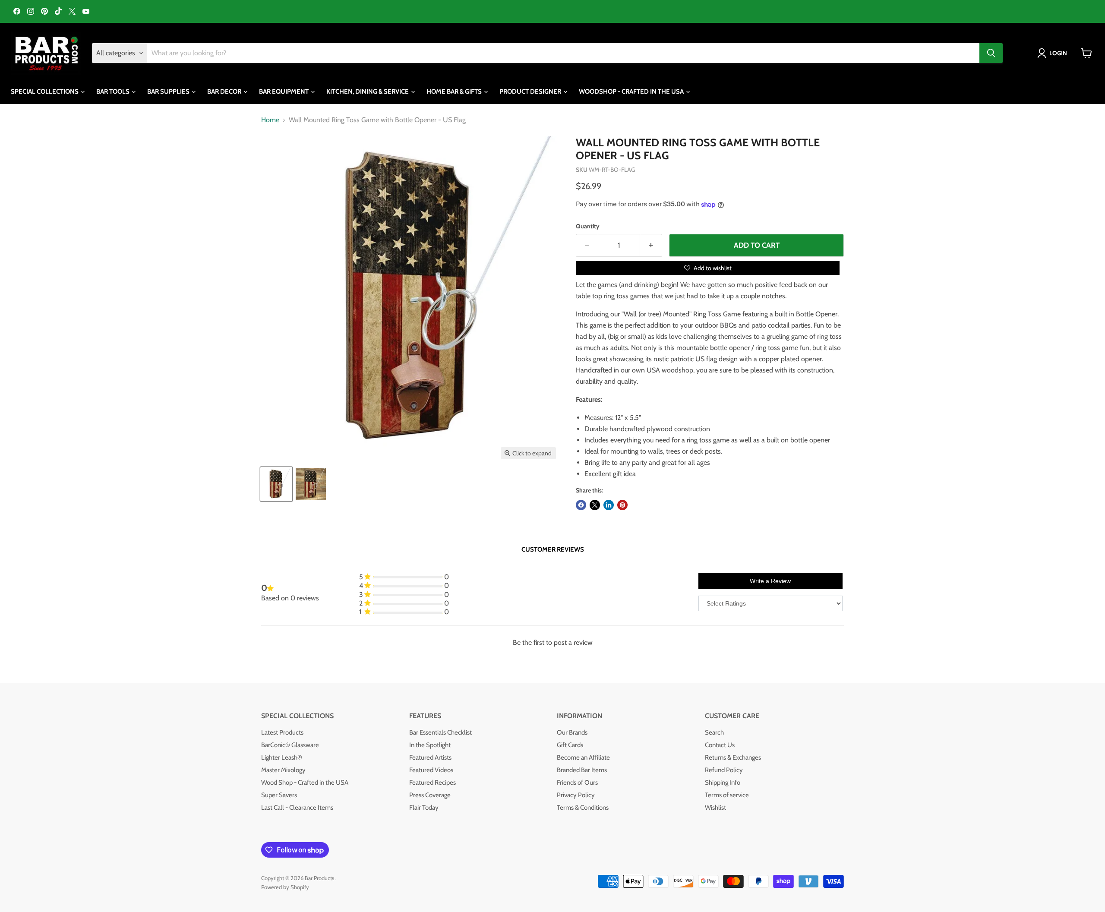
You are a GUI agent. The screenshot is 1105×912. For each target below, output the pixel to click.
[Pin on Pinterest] (622, 505)
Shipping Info (722, 782)
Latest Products (282, 732)
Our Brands (572, 732)
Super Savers (279, 795)
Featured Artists (430, 757)
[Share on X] (595, 505)
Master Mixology (283, 770)
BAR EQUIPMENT (284, 91)
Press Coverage (430, 795)
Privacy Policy (576, 795)
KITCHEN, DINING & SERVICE (368, 91)
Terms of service (727, 795)
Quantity (588, 226)
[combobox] (563, 53)
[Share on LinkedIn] (608, 505)
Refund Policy (724, 770)
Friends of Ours (577, 782)
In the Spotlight (430, 745)
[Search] (991, 53)
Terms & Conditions (583, 807)
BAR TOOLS (113, 91)
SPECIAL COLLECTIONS (45, 91)
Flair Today (424, 807)
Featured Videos (431, 770)
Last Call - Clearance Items (297, 807)
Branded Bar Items (582, 770)
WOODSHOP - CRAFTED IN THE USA (632, 91)
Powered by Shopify (285, 887)
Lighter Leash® (281, 757)
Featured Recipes (432, 782)
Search (714, 732)
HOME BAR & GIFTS (454, 91)
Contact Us (720, 745)
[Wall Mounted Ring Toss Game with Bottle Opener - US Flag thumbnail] (276, 484)
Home (270, 120)
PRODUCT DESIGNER (530, 91)
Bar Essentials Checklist (440, 732)
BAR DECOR (225, 91)
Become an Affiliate (583, 757)
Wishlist (715, 807)
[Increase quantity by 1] (651, 245)
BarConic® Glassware (290, 745)
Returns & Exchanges (733, 757)
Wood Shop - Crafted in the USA (304, 782)
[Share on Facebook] (581, 505)
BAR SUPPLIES (169, 91)
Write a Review (770, 580)
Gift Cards (570, 745)
